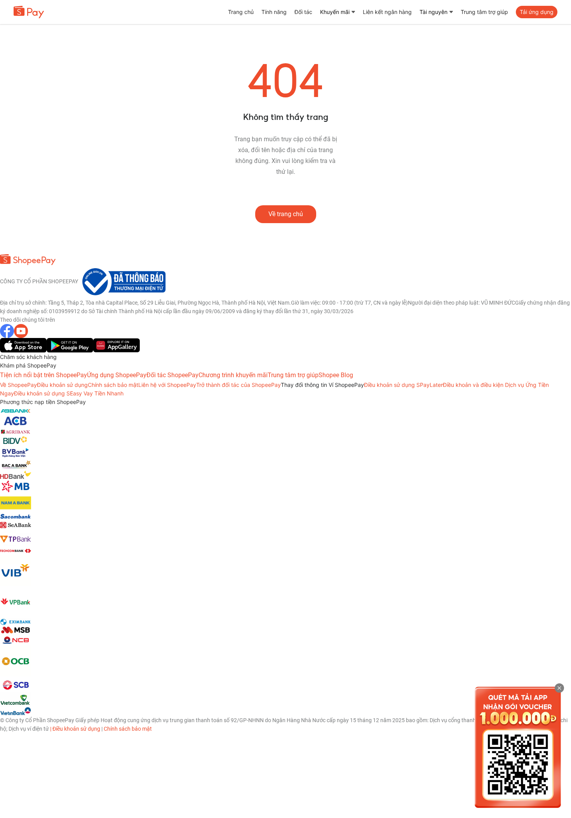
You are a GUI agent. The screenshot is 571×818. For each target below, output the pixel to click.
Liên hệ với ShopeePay (167, 384)
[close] (559, 688)
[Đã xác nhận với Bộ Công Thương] (122, 281)
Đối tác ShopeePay (172, 375)
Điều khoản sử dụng (62, 384)
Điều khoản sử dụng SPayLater (403, 384)
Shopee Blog (336, 375)
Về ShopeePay (18, 384)
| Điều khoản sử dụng (75, 729)
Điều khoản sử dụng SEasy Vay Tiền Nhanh (69, 393)
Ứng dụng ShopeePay (116, 375)
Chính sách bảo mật (113, 384)
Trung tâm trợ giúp (293, 375)
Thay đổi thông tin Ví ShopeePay (322, 384)
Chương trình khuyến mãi (233, 375)
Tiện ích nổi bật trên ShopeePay (43, 375)
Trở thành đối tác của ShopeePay (238, 384)
